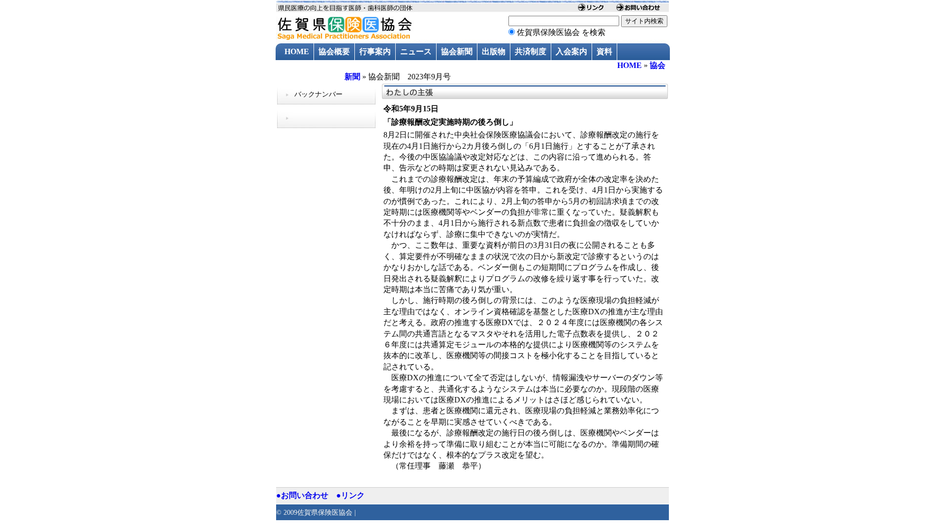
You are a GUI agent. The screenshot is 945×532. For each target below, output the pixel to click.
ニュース (416, 51)
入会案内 (571, 51)
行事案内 (375, 51)
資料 (604, 51)
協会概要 (334, 51)
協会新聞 (456, 51)
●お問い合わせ (302, 495)
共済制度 (530, 51)
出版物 (493, 51)
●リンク (350, 495)
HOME (296, 51)
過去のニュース (312, 69)
